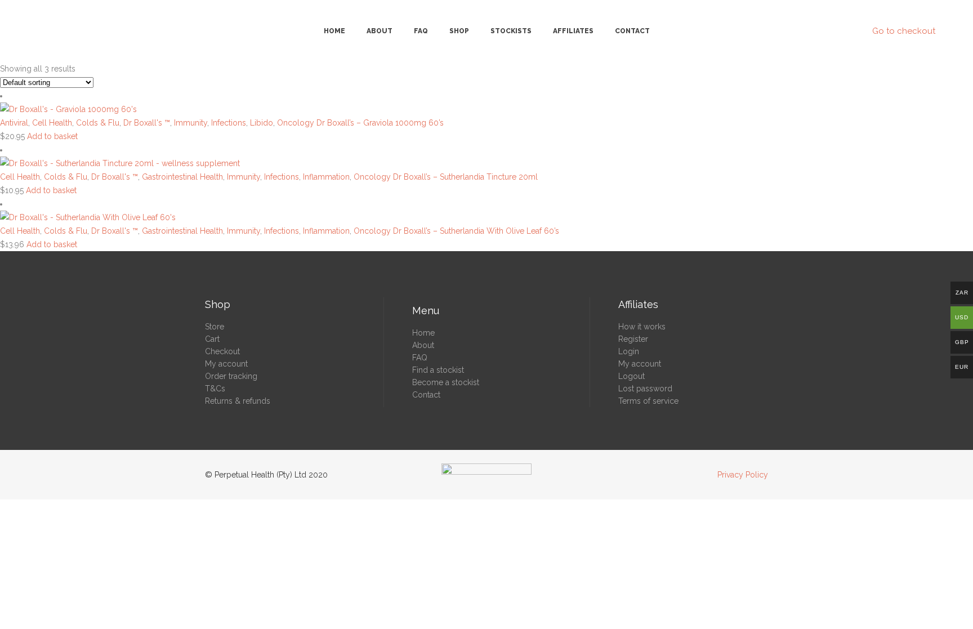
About (423, 345)
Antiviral (14, 122)
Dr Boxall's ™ (146, 122)
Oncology (295, 122)
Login (628, 351)
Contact (426, 394)
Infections (228, 122)
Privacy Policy (742, 474)
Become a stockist (445, 382)
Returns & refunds (237, 400)
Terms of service (648, 400)
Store (214, 326)
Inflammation (326, 176)
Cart (212, 339)
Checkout (222, 351)
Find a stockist (438, 369)
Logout (631, 376)
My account (226, 363)
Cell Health (52, 122)
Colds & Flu (97, 122)
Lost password (645, 388)
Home (423, 332)
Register (633, 339)
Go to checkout (903, 31)
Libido (261, 122)
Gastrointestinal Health (182, 176)
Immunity (190, 122)
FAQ (419, 357)
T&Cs (215, 388)
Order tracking (231, 376)
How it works (642, 326)
